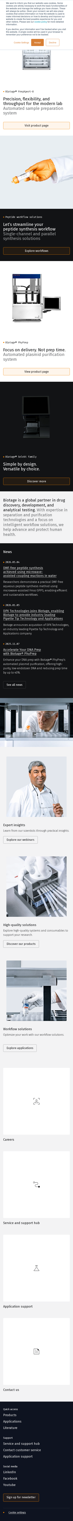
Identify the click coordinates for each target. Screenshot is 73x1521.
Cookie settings (17, 1512)
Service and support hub (21, 1223)
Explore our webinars (20, 839)
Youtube (9, 1485)
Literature (10, 1428)
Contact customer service (22, 1450)
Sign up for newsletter (21, 1497)
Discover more (36, 481)
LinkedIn (9, 1472)
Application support (18, 1306)
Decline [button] (52, 42)
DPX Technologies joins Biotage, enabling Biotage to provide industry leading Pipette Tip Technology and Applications (33, 615)
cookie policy (40, 21)
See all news (15, 684)
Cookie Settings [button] (21, 42)
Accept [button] (37, 42)
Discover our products (21, 944)
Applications (12, 1421)
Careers (8, 1140)
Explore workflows (36, 251)
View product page (36, 371)
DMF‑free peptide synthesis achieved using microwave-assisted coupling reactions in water (30, 572)
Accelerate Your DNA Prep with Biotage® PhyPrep (22, 652)
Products (9, 1415)
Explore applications (20, 1048)
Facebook (10, 1478)
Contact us (11, 1390)
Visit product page (37, 125)
